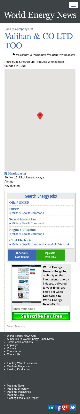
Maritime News (16, 385)
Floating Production (18, 369)
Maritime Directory (18, 388)
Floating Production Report (23, 397)
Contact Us (13, 354)
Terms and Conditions (20, 342)
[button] (40, 116)
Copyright (12, 345)
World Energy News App (21, 335)
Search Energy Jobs (41, 196)
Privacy (11, 348)
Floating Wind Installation (22, 363)
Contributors (14, 351)
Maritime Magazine (18, 366)
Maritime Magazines (19, 391)
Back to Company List (19, 29)
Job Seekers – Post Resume (22, 255)
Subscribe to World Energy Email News (30, 338)
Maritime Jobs (15, 394)
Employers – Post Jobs (50, 255)
